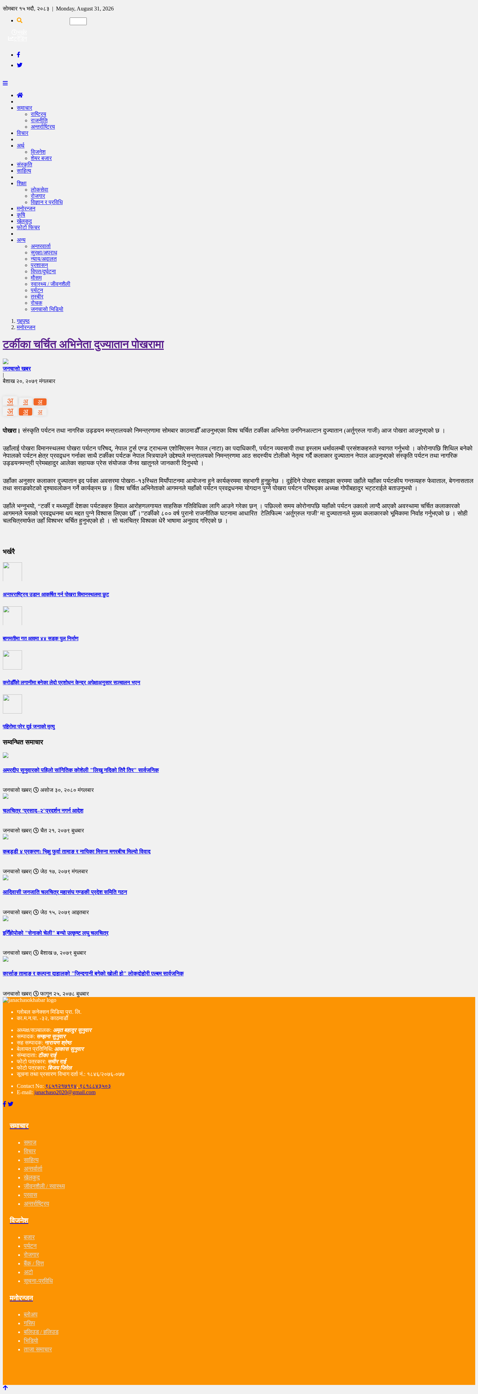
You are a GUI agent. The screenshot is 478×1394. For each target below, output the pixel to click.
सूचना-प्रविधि (38, 1281)
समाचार (24, 108)
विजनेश (38, 152)
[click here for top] (5, 1388)
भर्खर (22, 32)
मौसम (36, 278)
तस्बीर (37, 296)
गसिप (29, 1323)
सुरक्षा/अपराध (44, 252)
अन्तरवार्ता (41, 246)
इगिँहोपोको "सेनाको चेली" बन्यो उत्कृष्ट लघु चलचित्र (55, 933)
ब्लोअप (30, 1314)
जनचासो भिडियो (47, 309)
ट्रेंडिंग (20, 39)
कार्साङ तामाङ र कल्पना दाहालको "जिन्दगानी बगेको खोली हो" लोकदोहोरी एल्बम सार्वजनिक (93, 973)
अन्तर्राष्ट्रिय (43, 127)
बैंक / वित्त (34, 1263)
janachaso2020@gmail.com (65, 1092)
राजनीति (39, 120)
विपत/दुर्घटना (43, 271)
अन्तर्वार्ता (33, 1168)
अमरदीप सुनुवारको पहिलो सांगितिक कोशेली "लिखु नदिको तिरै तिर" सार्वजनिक (81, 770)
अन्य (21, 240)
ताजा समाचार (38, 1349)
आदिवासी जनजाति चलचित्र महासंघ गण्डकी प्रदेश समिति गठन (65, 892)
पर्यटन (37, 290)
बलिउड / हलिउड (41, 1332)
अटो (28, 1272)
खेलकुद (32, 1177)
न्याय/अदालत (44, 259)
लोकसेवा (39, 190)
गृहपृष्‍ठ (23, 321)
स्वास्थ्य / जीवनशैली (50, 284)
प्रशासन (39, 265)
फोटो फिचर (28, 227)
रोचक (36, 303)
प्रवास (30, 1195)
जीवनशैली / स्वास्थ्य (44, 1186)
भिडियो (31, 1340)
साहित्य (24, 171)
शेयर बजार (41, 158)
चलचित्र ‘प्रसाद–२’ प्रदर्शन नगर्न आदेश (43, 811)
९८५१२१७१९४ (61, 1086)
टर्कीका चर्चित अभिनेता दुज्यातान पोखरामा (83, 344)
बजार (29, 1237)
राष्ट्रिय (38, 114)
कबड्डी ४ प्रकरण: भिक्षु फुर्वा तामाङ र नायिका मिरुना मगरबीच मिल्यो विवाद (76, 851)
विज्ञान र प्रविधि (47, 202)
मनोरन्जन (26, 327)
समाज (30, 1142)
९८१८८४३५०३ (94, 1086)
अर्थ (20, 146)
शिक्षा (22, 183)
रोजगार (38, 196)
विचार (22, 133)
